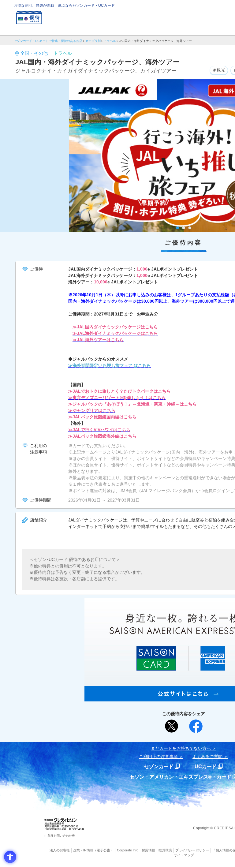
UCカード (206, 766)
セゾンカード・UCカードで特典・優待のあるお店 (48, 41)
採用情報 (148, 850)
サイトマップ (184, 855)
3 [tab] (189, 227)
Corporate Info (127, 850)
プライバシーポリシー (192, 850)
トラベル (110, 41)
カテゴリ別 (93, 41)
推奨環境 (165, 850)
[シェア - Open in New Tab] (196, 726)
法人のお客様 (60, 850)
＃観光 (218, 70)
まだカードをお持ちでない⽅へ (181, 748)
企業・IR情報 (83, 850)
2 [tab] (183, 227)
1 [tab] (177, 227)
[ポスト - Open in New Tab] (171, 726)
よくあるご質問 (207, 756)
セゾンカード (158, 766)
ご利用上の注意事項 (158, 756)
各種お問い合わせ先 (61, 835)
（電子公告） (103, 850)
